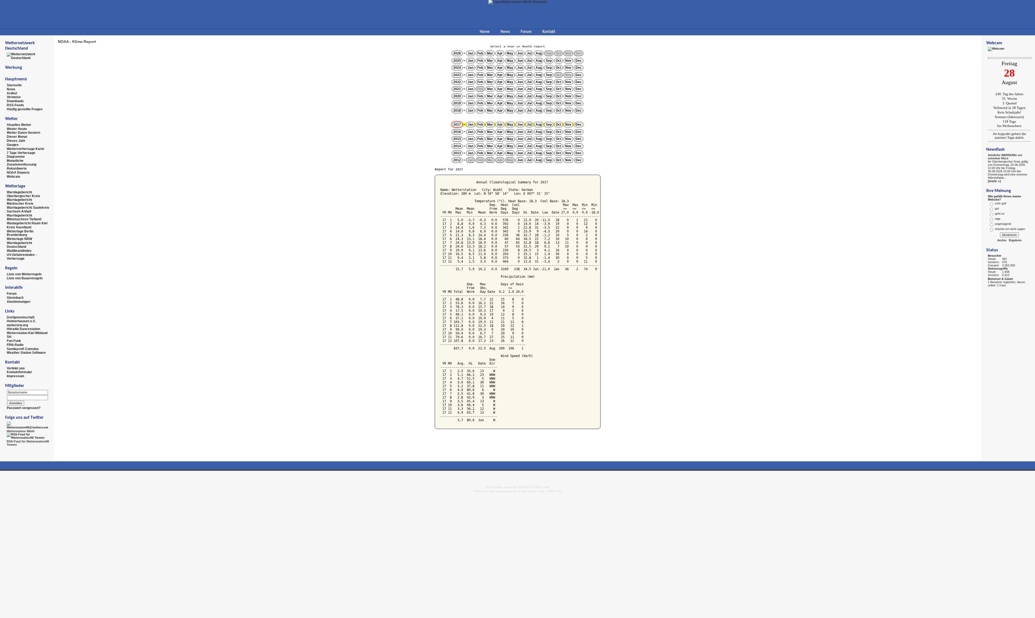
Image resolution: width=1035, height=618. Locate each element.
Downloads (15, 101)
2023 (457, 75)
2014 (457, 146)
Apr (500, 53)
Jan (470, 53)
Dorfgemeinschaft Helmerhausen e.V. (21, 319)
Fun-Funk (14, 341)
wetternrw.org (17, 325)
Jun (520, 53)
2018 (457, 110)
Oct (558, 61)
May (510, 53)
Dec (578, 61)
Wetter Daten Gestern (23, 133)
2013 (457, 153)
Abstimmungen (18, 302)
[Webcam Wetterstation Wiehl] (996, 48)
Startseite (14, 85)
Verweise (14, 97)
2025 (457, 61)
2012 (457, 160)
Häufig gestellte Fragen (24, 109)
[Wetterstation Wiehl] (28, 425)
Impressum (15, 376)
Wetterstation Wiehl (20, 431)
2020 (457, 96)
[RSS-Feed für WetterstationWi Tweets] (28, 435)
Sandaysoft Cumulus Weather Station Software (26, 351)
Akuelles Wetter (19, 125)
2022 (457, 82)
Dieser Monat (17, 137)
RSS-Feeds (15, 105)
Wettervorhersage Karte (25, 149)
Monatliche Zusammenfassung (21, 162)
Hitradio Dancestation (23, 329)
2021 (457, 89)
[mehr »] (994, 181)
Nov (568, 61)
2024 (457, 68)
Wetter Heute (17, 129)
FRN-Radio (15, 345)
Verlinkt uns (16, 368)
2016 (457, 132)
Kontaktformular (19, 372)
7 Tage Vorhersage (21, 152)
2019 (457, 103)
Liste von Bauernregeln (25, 278)
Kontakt (548, 32)
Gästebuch (15, 298)
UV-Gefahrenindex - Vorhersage (22, 256)
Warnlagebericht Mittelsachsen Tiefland (24, 217)
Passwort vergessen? (23, 408)
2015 (457, 139)
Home (485, 32)
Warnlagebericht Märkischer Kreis (20, 201)
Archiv (1001, 240)
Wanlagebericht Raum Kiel (27, 223)
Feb (480, 53)
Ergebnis (1015, 240)
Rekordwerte (17, 168)
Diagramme (16, 157)
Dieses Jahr (16, 141)
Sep (549, 61)
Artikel (12, 93)
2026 (457, 53)
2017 (457, 124)
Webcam (13, 176)
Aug (539, 53)
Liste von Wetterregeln (24, 274)
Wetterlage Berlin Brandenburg (20, 233)
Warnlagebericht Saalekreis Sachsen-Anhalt (28, 209)
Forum (526, 32)
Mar (490, 53)
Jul (529, 53)
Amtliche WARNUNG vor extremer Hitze (1005, 156)
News (505, 32)
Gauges (13, 145)
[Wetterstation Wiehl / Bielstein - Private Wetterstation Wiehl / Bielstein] (517, 2)
